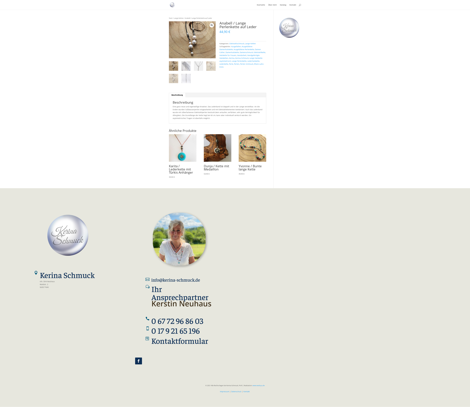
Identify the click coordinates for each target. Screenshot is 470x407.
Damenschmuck (246, 52)
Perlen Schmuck (246, 64)
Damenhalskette (232, 52)
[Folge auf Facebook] (138, 361)
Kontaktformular (179, 340)
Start (170, 18)
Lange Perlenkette (239, 61)
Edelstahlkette (259, 52)
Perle (231, 64)
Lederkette (223, 64)
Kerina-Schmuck (242, 58)
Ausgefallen (236, 46)
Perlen (236, 64)
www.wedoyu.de (258, 385)
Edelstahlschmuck (236, 43)
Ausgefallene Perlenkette (244, 49)
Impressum (224, 391)
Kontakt (246, 391)
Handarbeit (241, 55)
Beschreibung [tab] (177, 95)
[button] (212, 25)
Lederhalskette (253, 61)
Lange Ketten (178, 18)
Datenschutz (236, 391)
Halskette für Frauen (227, 55)
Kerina (231, 58)
